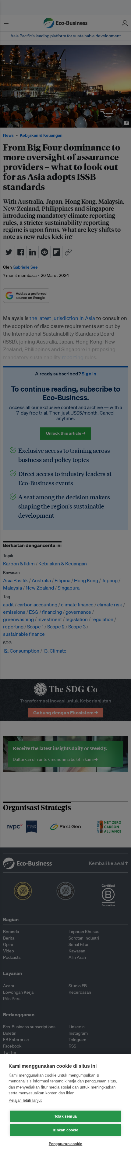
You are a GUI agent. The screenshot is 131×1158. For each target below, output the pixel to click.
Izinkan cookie (65, 1130)
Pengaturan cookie (65, 1144)
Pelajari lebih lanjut (25, 1100)
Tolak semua (65, 1116)
